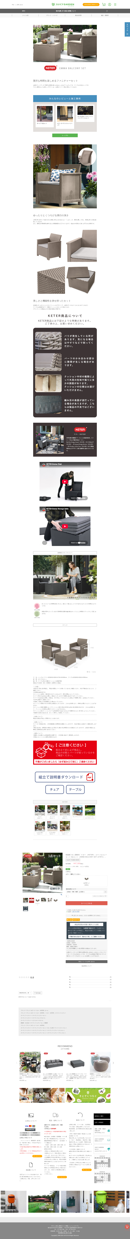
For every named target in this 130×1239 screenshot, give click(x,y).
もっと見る (65, 135)
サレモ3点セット (65, 817)
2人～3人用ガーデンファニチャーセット (57, 1028)
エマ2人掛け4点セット (40, 833)
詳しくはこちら (37, 1156)
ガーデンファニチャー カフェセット (56, 1030)
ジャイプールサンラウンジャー (90, 817)
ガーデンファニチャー (26, 1015)
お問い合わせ (20, 4)
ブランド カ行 (29, 1010)
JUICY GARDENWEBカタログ (99, 1140)
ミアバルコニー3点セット (65, 833)
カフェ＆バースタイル (38, 1020)
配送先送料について (71, 889)
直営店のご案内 (99, 1116)
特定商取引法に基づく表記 (65, 1232)
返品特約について (87, 966)
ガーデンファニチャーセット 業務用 (39, 1023)
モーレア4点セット (52, 817)
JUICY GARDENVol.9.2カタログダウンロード (101, 1149)
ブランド (23, 1010)
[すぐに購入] (127, 1226)
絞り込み (38, 993)
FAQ (13, 4)
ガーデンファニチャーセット (39, 1015)
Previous (17, 1063)
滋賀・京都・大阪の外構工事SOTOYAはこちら (100, 1130)
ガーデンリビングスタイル (39, 1018)
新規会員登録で (91, 4)
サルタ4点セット (40, 817)
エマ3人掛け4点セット (52, 833)
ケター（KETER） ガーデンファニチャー (56, 1013)
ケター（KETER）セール (42, 1010)
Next (113, 1063)
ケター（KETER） (40, 1013)
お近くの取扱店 (99, 1122)
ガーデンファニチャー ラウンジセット (56, 1033)
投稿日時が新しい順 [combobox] (24, 992)
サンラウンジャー (77, 816)
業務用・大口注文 (25, 1023)
